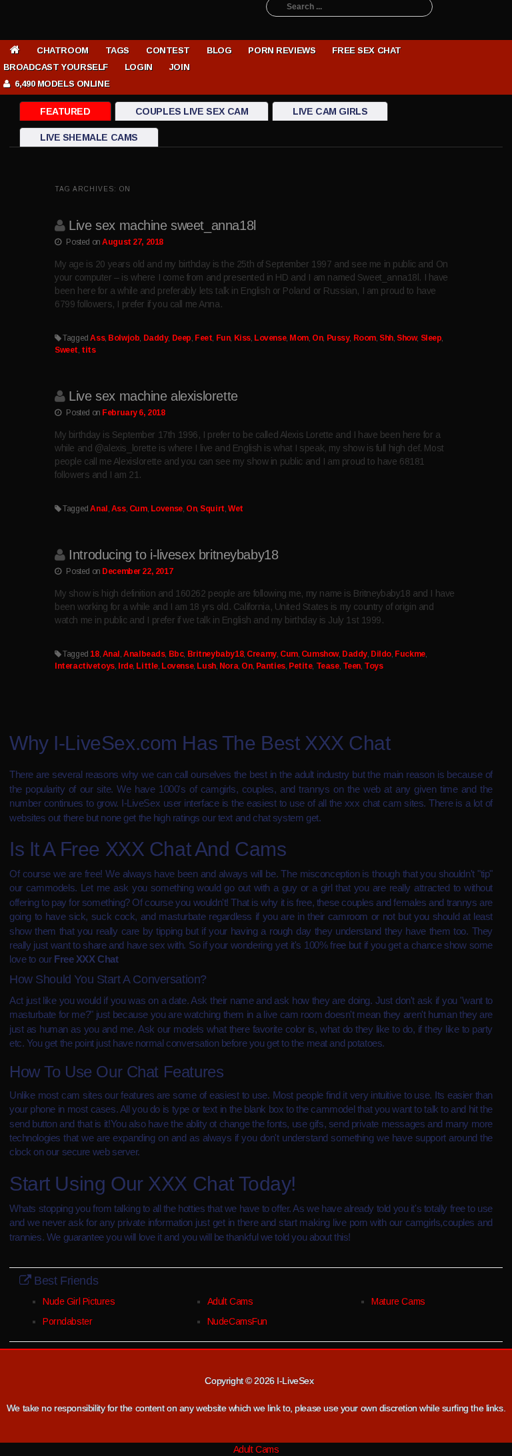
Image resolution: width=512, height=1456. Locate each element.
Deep (181, 338)
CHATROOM (63, 50)
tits (88, 350)
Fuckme (410, 654)
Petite (300, 666)
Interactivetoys (85, 666)
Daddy (156, 338)
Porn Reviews (281, 50)
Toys (373, 666)
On (317, 338)
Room (364, 338)
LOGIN (139, 67)
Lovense (270, 338)
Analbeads (144, 654)
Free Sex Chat (366, 50)
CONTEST (168, 50)
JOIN (179, 67)
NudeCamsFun (237, 1321)
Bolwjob (123, 338)
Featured (65, 111)
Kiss (242, 338)
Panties (270, 666)
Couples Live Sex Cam (192, 111)
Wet (235, 508)
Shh (386, 338)
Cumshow (320, 654)
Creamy (261, 654)
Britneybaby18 (215, 654)
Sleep (431, 338)
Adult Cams (230, 1301)
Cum (138, 508)
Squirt (212, 508)
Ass (97, 338)
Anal (98, 508)
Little (146, 666)
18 (94, 654)
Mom (299, 338)
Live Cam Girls (330, 111)
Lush (206, 666)
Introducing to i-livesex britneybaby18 (173, 554)
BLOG (219, 50)
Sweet (66, 350)
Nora (228, 666)
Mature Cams (398, 1301)
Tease (327, 666)
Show (407, 338)
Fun (223, 338)
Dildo (381, 654)
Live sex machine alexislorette (153, 396)
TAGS (117, 50)
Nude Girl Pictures (79, 1301)
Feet (203, 338)
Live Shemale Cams (89, 137)
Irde (125, 666)
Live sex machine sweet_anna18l (162, 225)
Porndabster (67, 1321)
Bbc (176, 654)
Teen (352, 666)
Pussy (338, 338)
